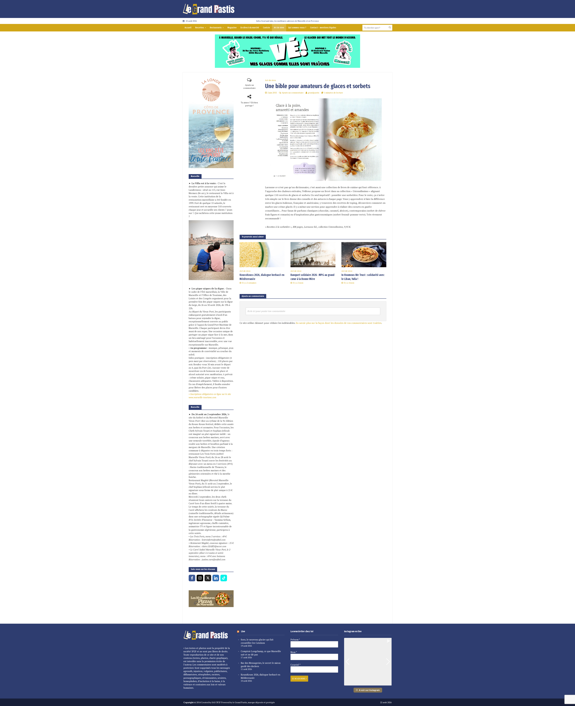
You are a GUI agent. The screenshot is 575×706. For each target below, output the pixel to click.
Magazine (232, 27)
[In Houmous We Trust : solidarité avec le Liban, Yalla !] (363, 254)
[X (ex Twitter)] (208, 578)
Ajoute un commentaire (249, 86)
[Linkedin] (215, 578)
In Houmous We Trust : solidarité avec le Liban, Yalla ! (362, 277)
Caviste (266, 27)
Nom (293, 652)
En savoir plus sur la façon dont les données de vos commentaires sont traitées (338, 323)
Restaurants (216, 27)
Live (243, 631)
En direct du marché (249, 27)
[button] (367, 683)
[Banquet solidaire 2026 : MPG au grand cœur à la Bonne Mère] (312, 254)
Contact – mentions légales (323, 27)
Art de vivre (279, 27)
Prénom (295, 639)
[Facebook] (192, 578)
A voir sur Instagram (369, 690)
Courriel (295, 664)
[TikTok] (223, 578)
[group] (368, 661)
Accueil (188, 27)
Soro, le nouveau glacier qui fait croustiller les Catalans (257, 641)
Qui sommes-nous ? (297, 27)
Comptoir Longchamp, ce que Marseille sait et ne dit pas (261, 653)
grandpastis (313, 92)
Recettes (199, 27)
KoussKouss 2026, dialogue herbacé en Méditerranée (262, 277)
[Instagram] (200, 578)
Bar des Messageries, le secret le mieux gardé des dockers (261, 664)
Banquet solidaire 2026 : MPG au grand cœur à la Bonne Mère (312, 277)
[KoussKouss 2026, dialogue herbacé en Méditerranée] (262, 254)
